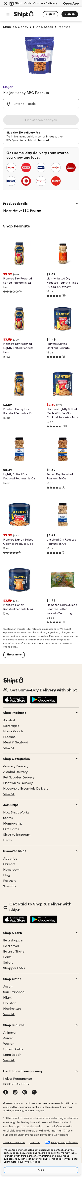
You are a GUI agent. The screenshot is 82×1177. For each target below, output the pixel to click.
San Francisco (13, 992)
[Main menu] (8, 14)
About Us (10, 858)
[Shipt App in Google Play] (43, 700)
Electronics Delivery (18, 783)
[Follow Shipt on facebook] (5, 1092)
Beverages (11, 725)
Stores (8, 818)
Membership (12, 823)
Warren (8, 1043)
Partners (9, 880)
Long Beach (12, 1054)
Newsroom (11, 869)
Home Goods (13, 731)
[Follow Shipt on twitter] (34, 1092)
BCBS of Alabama (16, 1084)
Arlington (10, 1032)
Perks (7, 957)
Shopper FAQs (14, 968)
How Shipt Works (16, 812)
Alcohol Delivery (15, 772)
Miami (7, 997)
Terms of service (14, 1142)
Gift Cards (11, 829)
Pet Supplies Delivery (19, 777)
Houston (9, 1003)
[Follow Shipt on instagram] (15, 1092)
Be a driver (11, 946)
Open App (71, 3)
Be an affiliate (13, 951)
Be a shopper (13, 940)
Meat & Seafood (15, 742)
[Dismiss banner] (5, 3)
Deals (7, 840)
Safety (8, 962)
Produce (9, 737)
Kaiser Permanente (17, 1078)
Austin (8, 986)
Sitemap (9, 886)
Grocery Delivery (15, 766)
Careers (9, 864)
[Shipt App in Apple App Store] (15, 700)
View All (9, 748)
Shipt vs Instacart (16, 834)
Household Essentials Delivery (25, 788)
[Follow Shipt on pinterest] (24, 1092)
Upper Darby (13, 1049)
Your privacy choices (64, 1142)
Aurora (8, 1038)
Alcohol (9, 720)
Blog (6, 875)
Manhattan (12, 1008)
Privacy (35, 1142)
